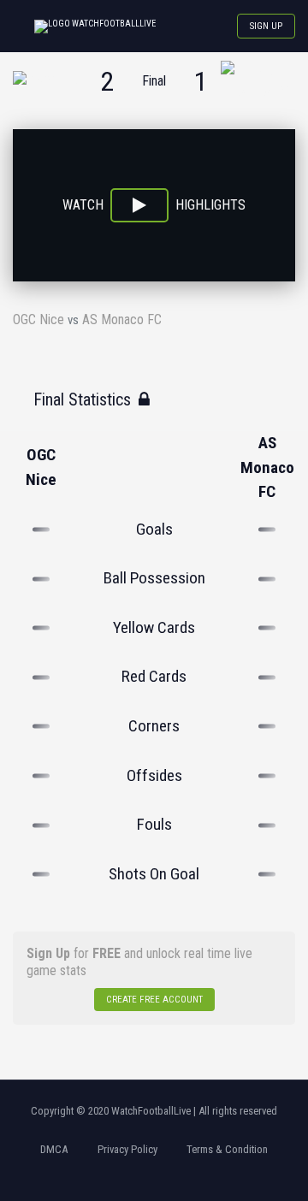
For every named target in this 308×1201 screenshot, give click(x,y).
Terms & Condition (227, 1149)
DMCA (54, 1149)
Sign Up (266, 26)
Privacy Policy (127, 1149)
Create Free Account (154, 999)
